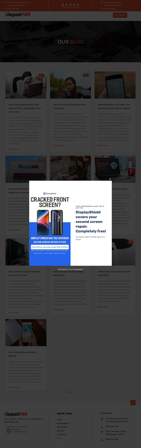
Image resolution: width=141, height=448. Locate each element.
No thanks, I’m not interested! (70, 269)
